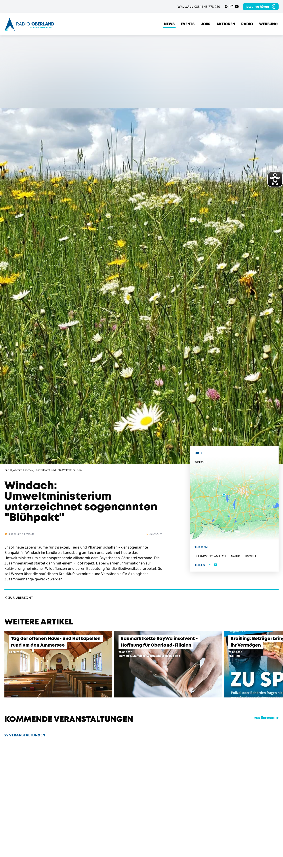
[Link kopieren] (209, 565)
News (169, 24)
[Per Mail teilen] (215, 565)
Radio (247, 24)
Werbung (268, 24)
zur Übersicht (266, 718)
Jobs (205, 24)
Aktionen (225, 24)
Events (188, 24)
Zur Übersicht (20, 597)
